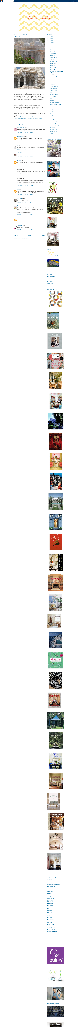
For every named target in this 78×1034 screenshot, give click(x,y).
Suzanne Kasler (53, 82)
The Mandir (52, 69)
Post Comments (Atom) (24, 238)
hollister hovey (50, 907)
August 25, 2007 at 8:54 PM (25, 222)
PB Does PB (52, 65)
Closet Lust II (52, 59)
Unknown (19, 160)
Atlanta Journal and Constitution (27, 116)
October (52, 48)
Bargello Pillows (53, 90)
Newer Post (16, 235)
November (52, 46)
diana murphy (20, 225)
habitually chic (50, 901)
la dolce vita (49, 910)
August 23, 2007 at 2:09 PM (25, 132)
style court (49, 922)
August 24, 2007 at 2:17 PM (25, 202)
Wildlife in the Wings (54, 76)
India (23, 119)
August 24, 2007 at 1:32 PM (25, 194)
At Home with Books (54, 57)
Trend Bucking (53, 110)
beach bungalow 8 (51, 886)
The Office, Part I (53, 61)
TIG (18, 145)
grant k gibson (50, 900)
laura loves (49, 912)
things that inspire (51, 929)
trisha (18, 189)
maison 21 (49, 915)
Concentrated (52, 108)
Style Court (19, 198)
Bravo (51, 92)
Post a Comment (17, 233)
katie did (49, 908)
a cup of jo (49, 876)
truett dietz (49, 284)
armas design (50, 882)
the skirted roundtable (51, 927)
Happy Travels (53, 53)
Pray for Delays (53, 63)
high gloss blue (50, 905)
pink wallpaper (50, 919)
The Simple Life (53, 67)
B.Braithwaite (53, 84)
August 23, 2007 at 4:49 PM (25, 149)
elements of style (50, 896)
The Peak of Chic (20, 127)
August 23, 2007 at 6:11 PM (25, 166)
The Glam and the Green (55, 102)
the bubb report (50, 924)
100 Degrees (52, 113)
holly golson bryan (51, 276)
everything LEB (50, 898)
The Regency (52, 127)
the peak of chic (50, 926)
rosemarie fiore (50, 279)
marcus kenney (50, 278)
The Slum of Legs (53, 129)
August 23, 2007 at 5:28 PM (25, 157)
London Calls (52, 119)
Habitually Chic (20, 136)
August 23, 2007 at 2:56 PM (25, 142)
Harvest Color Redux (54, 86)
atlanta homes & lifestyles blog (53, 884)
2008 (50, 40)
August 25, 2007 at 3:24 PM (25, 214)
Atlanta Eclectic (53, 123)
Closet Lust (52, 117)
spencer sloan (50, 283)
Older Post (43, 235)
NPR (20, 104)
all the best (49, 879)
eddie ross (49, 895)
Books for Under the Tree (55, 125)
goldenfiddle (20, 152)
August (51, 51)
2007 (50, 42)
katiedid (19, 218)
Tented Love (52, 100)
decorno (49, 893)
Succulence (52, 115)
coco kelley (49, 889)
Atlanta (20, 119)
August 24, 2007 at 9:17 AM (25, 185)
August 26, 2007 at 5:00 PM (25, 229)
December (52, 44)
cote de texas (50, 891)
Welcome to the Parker (54, 121)
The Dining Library (54, 94)
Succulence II (52, 111)
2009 (50, 38)
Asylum (51, 133)
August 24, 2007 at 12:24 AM (25, 175)
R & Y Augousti (53, 96)
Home (29, 235)
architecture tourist (51, 881)
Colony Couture (53, 78)
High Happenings (53, 88)
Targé (51, 80)
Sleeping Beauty (53, 131)
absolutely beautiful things (52, 877)
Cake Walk (52, 74)
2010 (50, 36)
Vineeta (18, 205)
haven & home (50, 903)
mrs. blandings (50, 917)
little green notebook (51, 914)
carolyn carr (49, 272)
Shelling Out (52, 55)
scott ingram (49, 281)
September (52, 50)
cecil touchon (50, 274)
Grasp (51, 98)
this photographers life (52, 931)
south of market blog (51, 921)
